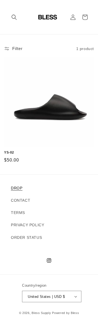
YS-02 (9, 152)
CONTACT (20, 200)
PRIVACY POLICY (27, 225)
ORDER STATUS (26, 237)
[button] (14, 17)
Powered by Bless (65, 313)
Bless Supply (41, 313)
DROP (16, 188)
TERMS (18, 212)
